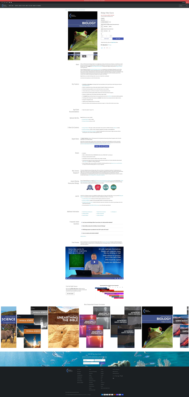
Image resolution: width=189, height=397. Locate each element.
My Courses (79, 371)
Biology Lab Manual (85, 121)
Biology (109, 45)
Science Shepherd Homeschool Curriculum (74, 394)
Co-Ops (102, 375)
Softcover (105, 26)
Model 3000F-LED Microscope (94, 205)
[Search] (187, 6)
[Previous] (66, 31)
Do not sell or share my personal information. (72, 392)
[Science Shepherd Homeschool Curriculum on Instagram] (4, 2)
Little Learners (91, 384)
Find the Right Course (71, 286)
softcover (114, 127)
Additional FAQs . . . (83, 236)
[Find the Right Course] (109, 292)
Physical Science (91, 386)
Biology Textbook (85, 127)
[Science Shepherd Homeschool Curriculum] (4, 5)
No (101, 26)
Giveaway (102, 384)
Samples (102, 373)
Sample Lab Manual (100, 215)
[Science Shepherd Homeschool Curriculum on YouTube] (11, 2)
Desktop (106, 146)
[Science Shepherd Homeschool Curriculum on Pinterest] (7, 2)
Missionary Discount (116, 373)
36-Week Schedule (85, 213)
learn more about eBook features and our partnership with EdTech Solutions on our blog (95, 143)
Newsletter (79, 373)
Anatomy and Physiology (93, 371)
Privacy (89, 394)
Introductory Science (92, 380)
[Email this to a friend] (110, 48)
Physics (90, 388)
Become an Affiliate (80, 382)
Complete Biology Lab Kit (86, 198)
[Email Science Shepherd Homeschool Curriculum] (1, 2)
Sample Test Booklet (100, 213)
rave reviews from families (100, 181)
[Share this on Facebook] (104, 48)
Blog (101, 380)
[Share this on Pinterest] (107, 48)
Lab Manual (109, 96)
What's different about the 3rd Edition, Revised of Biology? (93, 225)
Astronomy (90, 373)
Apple (102, 146)
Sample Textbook (85, 215)
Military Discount (115, 371)
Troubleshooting (79, 375)
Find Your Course (70, 293)
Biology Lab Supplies (85, 200)
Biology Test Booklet (85, 129)
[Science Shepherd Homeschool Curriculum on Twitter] (9, 2)
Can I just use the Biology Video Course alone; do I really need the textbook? (97, 222)
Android (96, 146)
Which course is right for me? (105, 388)
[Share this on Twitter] (102, 48)
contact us (85, 161)
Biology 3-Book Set (85, 119)
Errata (102, 386)
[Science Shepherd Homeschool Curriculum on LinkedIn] (6, 2)
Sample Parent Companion (101, 211)
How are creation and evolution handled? (90, 233)
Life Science (91, 382)
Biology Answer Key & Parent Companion (89, 131)
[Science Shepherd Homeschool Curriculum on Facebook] (2, 2)
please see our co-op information (116, 163)
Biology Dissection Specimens (87, 202)
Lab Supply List (113, 211)
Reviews (102, 371)
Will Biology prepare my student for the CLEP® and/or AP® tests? (95, 229)
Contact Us (102, 382)
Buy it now (118, 38)
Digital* (110, 26)
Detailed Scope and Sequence (87, 211)
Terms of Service (79, 380)
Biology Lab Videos (119, 66)
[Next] (99, 31)
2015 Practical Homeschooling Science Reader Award (103, 180)
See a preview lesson (85, 85)
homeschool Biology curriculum (95, 69)
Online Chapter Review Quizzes (97, 66)
